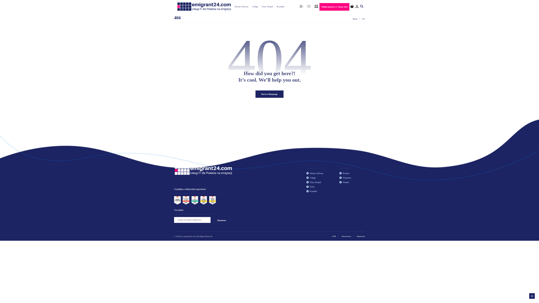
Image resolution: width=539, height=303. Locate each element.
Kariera (346, 173)
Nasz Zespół (315, 182)
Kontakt (313, 191)
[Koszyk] (352, 6)
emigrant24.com (190, 236)
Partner (346, 182)
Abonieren (221, 220)
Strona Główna (316, 173)
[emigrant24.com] (204, 6)
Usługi (313, 178)
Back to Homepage (269, 94)
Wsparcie (347, 178)
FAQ (312, 187)
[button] (301, 7)
